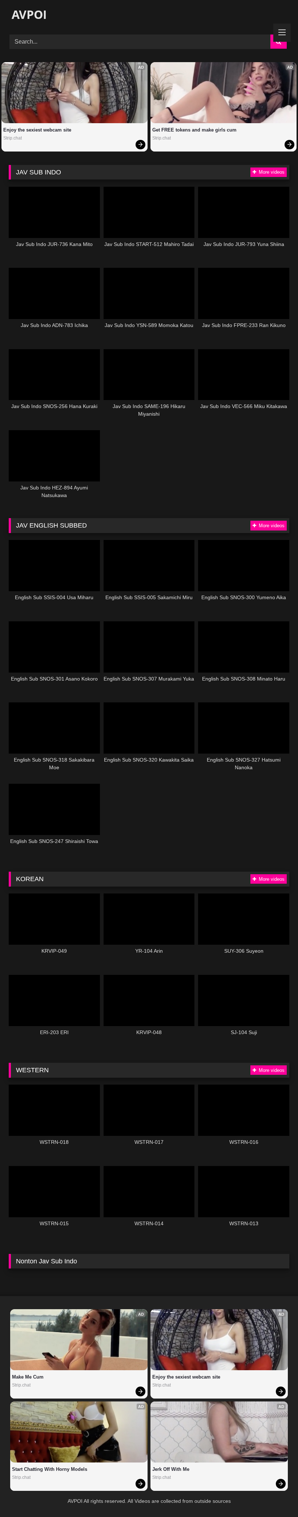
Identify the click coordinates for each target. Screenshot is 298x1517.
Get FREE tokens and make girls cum (194, 130)
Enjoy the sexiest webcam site (37, 130)
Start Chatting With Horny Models (49, 1469)
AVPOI (28, 14)
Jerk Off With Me (170, 1469)
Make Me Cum (28, 1377)
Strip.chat (12, 138)
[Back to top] (275, 1495)
